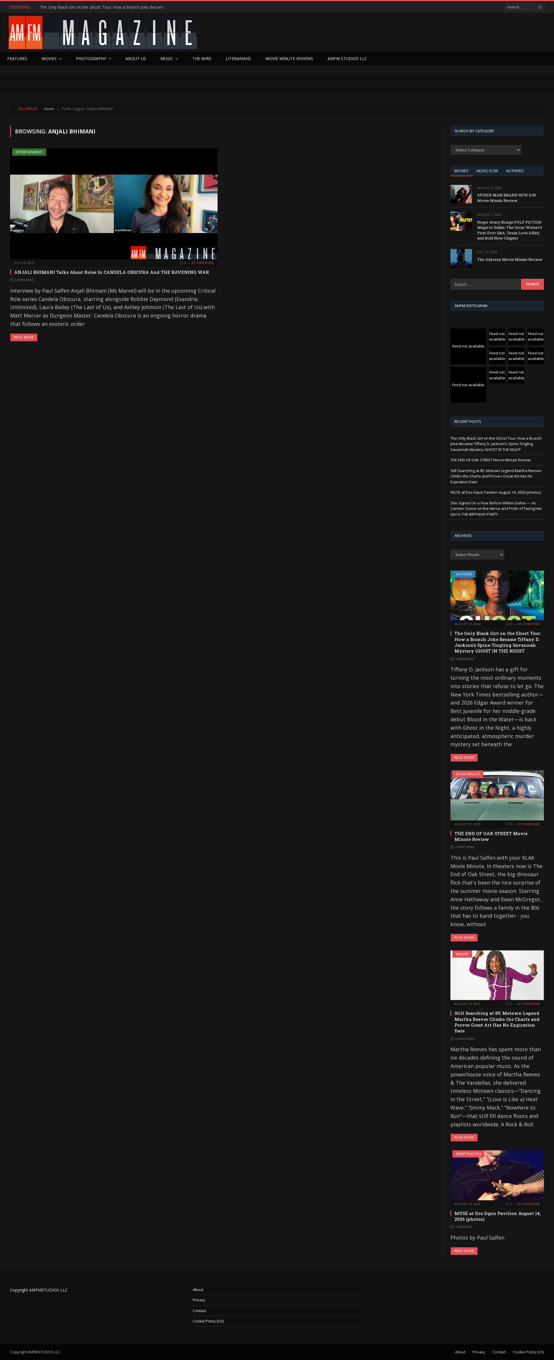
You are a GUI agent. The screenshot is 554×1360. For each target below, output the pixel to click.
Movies (49, 58)
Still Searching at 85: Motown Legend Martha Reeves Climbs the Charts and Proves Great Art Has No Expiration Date (496, 476)
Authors (464, 574)
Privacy (199, 1300)
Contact (199, 1310)
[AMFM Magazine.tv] (103, 32)
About (198, 1289)
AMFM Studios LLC (347, 58)
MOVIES (461, 170)
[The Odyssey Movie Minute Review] (461, 258)
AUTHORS (515, 170)
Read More (24, 337)
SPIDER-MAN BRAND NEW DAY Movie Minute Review (506, 197)
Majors (462, 954)
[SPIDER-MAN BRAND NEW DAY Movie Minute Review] (461, 194)
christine (205, 263)
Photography (91, 58)
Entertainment (29, 152)
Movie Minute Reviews (289, 58)
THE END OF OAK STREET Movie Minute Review (85, 7)
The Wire (201, 58)
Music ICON (487, 170)
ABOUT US (136, 58)
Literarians (238, 58)
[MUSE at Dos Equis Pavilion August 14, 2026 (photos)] (497, 1175)
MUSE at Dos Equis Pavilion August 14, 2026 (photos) (495, 492)
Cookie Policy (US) (208, 1321)
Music (166, 58)
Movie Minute (468, 774)
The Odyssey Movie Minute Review (509, 259)
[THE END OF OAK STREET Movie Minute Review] (497, 795)
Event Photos (468, 1153)
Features (17, 58)
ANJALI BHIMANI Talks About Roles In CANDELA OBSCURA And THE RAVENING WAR (111, 272)
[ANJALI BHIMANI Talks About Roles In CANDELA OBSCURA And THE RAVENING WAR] (114, 203)
